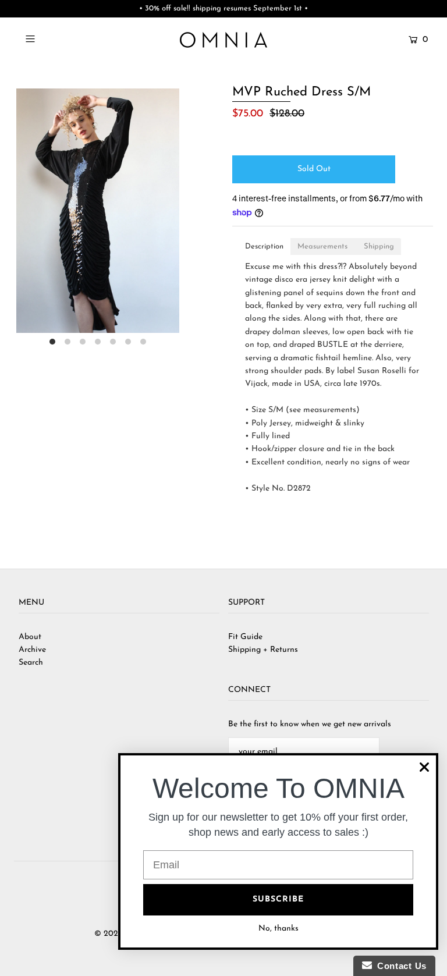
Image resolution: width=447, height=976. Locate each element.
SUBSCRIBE (278, 899)
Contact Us (399, 966)
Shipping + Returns (263, 649)
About (30, 637)
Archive (32, 649)
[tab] (264, 246)
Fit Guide (245, 637)
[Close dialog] (424, 767)
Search (31, 662)
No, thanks (278, 928)
